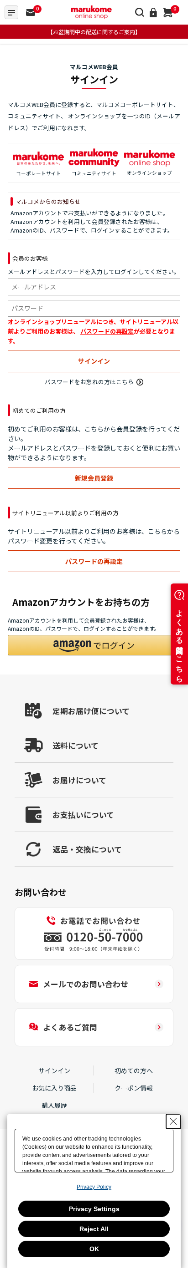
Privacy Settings (94, 1208)
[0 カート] (167, 12)
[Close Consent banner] (173, 1121)
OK (94, 1249)
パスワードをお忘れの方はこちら (89, 381)
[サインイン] (153, 12)
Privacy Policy (94, 1187)
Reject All (94, 1228)
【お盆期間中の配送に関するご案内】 (94, 32)
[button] (94, 645)
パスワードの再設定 (107, 331)
